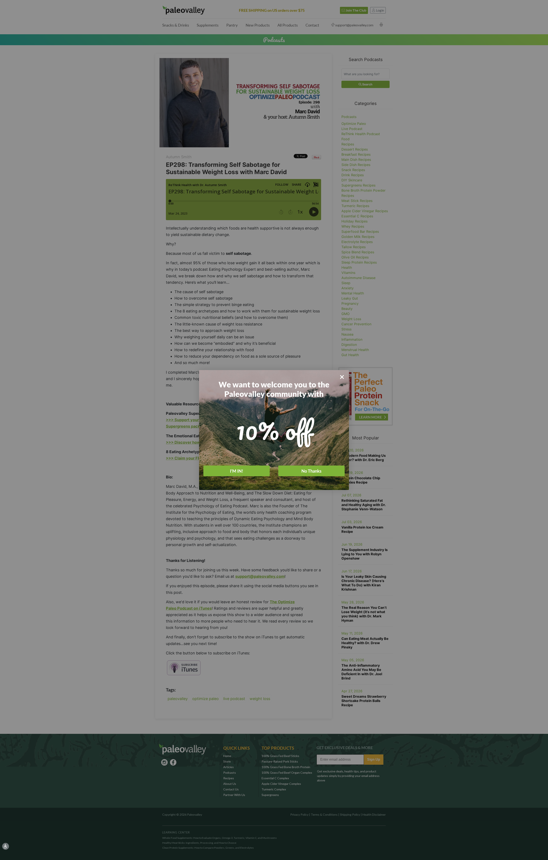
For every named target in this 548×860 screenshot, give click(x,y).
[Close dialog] (342, 377)
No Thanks (311, 470)
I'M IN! (236, 470)
